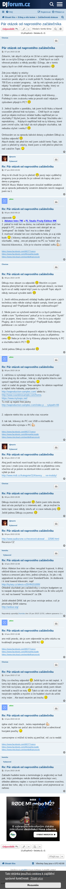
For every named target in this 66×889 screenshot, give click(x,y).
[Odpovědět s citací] (56, 41)
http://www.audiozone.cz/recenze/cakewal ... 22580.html (30, 538)
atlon (11, 199)
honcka (5, 550)
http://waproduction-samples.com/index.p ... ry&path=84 (30, 405)
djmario (12, 157)
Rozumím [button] (33, 885)
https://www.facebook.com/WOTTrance (19, 251)
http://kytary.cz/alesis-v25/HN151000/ (21, 584)
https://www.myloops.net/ (14, 398)
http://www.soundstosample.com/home (21, 395)
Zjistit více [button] (36, 878)
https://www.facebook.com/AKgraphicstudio (20, 254)
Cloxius (5, 38)
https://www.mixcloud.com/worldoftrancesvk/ (21, 257)
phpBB (24, 870)
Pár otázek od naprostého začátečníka (31, 24)
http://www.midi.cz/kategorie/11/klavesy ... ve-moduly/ (29, 475)
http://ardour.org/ (10, 607)
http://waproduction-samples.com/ (19, 391)
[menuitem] (9, 12)
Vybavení (13, 161)
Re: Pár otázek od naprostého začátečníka (28, 166)
